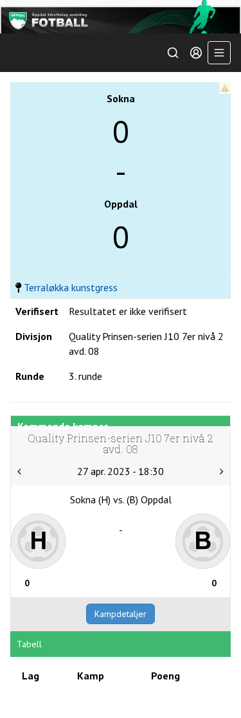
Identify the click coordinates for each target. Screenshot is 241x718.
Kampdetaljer (120, 614)
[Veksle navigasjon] (219, 52)
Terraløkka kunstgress (71, 287)
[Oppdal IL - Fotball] (120, 16)
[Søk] (172, 52)
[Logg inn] (196, 52)
